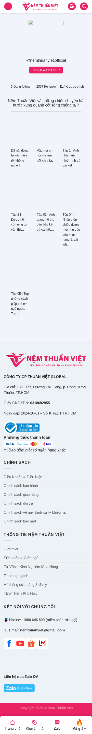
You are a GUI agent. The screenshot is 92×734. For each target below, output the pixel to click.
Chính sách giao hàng (21, 495)
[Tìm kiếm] (84, 6)
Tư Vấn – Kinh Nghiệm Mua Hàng (31, 567)
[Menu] (8, 6)
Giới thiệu (11, 549)
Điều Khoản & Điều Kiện (23, 477)
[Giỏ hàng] (72, 6)
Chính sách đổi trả (18, 503)
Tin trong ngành (16, 576)
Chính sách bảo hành (21, 486)
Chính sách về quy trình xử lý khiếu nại (35, 512)
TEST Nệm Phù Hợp (20, 593)
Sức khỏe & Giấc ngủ (21, 558)
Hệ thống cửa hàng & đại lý (25, 585)
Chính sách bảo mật (20, 521)
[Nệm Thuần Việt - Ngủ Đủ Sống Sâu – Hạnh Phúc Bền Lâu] (40, 6)
